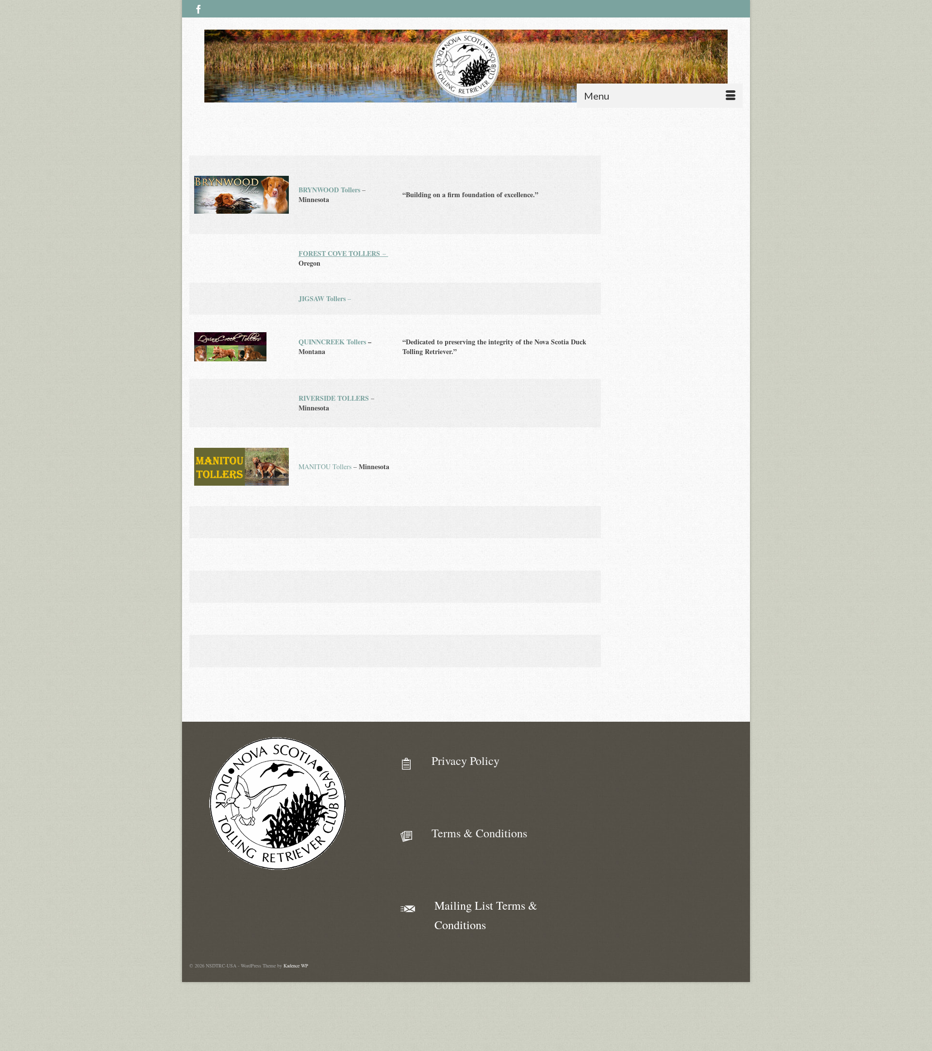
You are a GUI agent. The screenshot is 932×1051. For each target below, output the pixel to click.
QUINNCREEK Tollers (332, 342)
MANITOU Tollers (325, 466)
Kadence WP (295, 965)
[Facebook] (198, 8)
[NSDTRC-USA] (466, 66)
